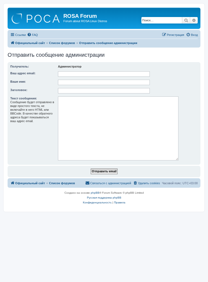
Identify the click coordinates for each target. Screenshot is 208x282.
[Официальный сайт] (36, 17)
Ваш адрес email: (22, 73)
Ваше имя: (18, 81)
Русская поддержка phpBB (104, 197)
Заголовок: (18, 90)
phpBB (95, 192)
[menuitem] (32, 35)
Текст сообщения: (23, 98)
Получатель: (19, 66)
